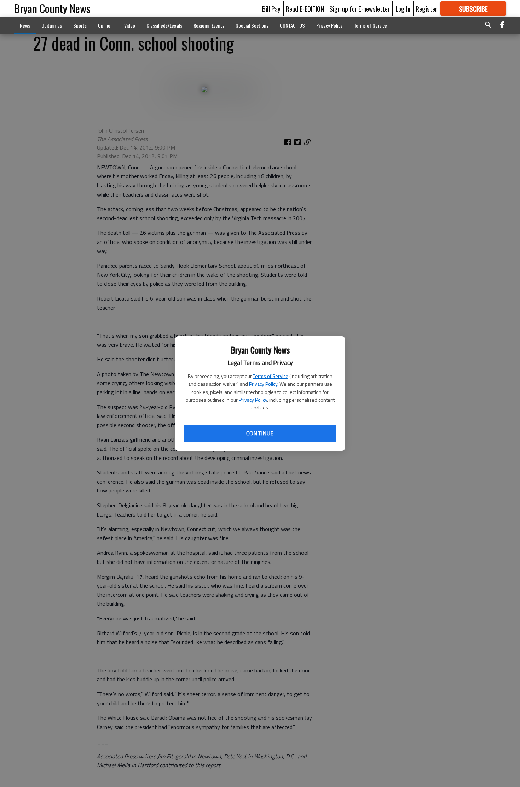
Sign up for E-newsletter (359, 8)
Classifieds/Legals (164, 25)
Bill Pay (271, 8)
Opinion (105, 25)
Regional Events (208, 25)
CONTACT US (292, 25)
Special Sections (252, 25)
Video (129, 25)
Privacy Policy (263, 383)
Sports (80, 25)
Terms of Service (270, 376)
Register (426, 8)
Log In (402, 8)
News (25, 25)
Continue (259, 433)
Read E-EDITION (305, 8)
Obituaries (51, 25)
